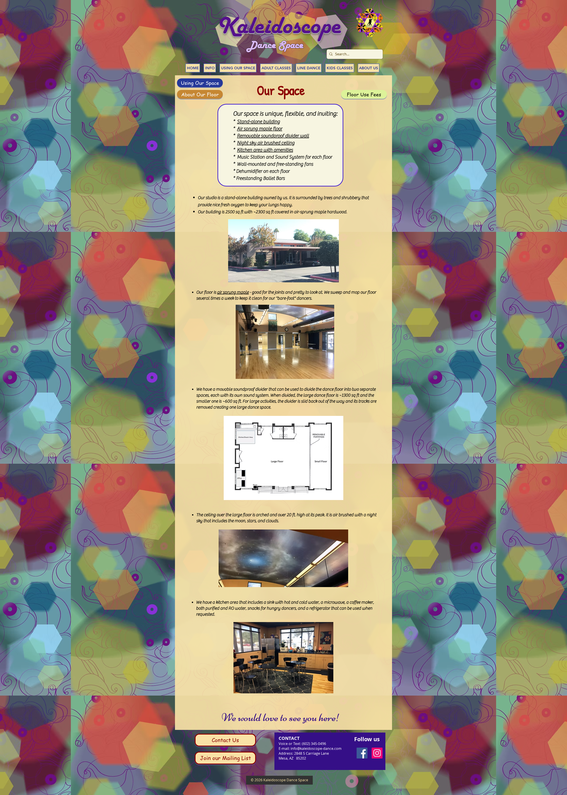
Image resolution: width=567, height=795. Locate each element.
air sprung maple (233, 292)
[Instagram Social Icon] (377, 753)
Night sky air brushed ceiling (266, 143)
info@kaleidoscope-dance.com (316, 748)
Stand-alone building (258, 121)
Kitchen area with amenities (265, 150)
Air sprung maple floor (259, 129)
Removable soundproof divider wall (273, 136)
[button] (210, 68)
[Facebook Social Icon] (362, 753)
